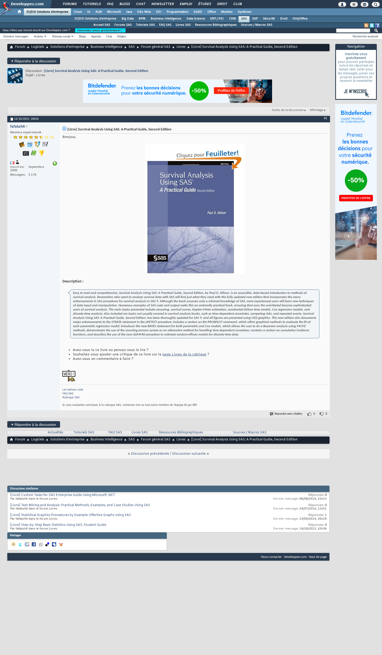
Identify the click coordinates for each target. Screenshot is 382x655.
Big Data (128, 19)
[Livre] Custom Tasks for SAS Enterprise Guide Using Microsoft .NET (62, 495)
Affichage (316, 110)
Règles (121, 36)
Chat (140, 4)
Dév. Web (144, 12)
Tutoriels (91, 4)
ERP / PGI (217, 19)
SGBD (198, 12)
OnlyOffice (300, 19)
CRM (232, 19)
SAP (255, 19)
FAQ (110, 4)
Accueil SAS (101, 25)
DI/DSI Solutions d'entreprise (47, 12)
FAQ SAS (165, 25)
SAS (244, 19)
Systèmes (245, 12)
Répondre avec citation (288, 414)
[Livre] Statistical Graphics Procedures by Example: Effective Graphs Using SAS (70, 515)
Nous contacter (271, 557)
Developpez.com (295, 557)
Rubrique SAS (71, 397)
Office (211, 12)
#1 (325, 118)
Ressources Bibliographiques (216, 25)
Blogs (124, 4)
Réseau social (61, 36)
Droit (221, 4)
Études (204, 4)
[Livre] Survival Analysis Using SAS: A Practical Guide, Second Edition (96, 71)
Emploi (185, 4)
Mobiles (227, 12)
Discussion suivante (189, 454)
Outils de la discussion (288, 110)
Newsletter (162, 4)
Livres (181, 47)
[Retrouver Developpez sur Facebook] (377, 25)
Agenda (96, 36)
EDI (158, 12)
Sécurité (269, 19)
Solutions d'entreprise (67, 47)
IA (88, 12)
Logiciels (37, 47)
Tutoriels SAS (145, 25)
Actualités (55, 433)
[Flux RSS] (366, 25)
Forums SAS (123, 25)
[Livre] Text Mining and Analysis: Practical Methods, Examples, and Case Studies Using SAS (80, 505)
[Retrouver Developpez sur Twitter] (372, 25)
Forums (69, 4)
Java (129, 12)
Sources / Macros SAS (256, 25)
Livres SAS (183, 25)
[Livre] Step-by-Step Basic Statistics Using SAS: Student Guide (58, 525)
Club (237, 4)
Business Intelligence (166, 19)
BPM (142, 19)
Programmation (177, 12)
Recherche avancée (365, 36)
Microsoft (114, 12)
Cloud (78, 12)
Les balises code (72, 390)
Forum (20, 47)
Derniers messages (15, 36)
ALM (98, 12)
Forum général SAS (155, 47)
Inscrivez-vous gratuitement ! (100, 30)
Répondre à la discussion (33, 61)
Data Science (196, 19)
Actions (38, 36)
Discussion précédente (150, 454)
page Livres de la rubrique (184, 354)
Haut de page (318, 557)
